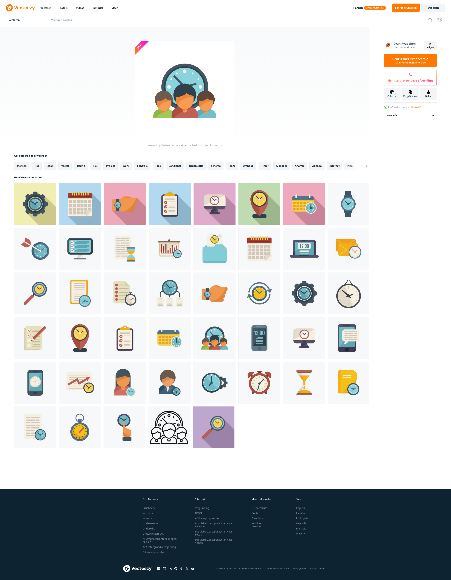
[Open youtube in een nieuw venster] (192, 568)
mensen (22, 166)
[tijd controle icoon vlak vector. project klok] (259, 293)
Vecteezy (148, 513)
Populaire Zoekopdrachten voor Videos (213, 541)
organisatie (196, 166)
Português (302, 518)
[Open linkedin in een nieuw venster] (170, 568)
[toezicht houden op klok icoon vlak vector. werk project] (215, 204)
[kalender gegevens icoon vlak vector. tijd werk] (80, 204)
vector (65, 166)
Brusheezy (149, 508)
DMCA (198, 513)
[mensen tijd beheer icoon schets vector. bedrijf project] (169, 427)
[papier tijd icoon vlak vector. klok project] (35, 427)
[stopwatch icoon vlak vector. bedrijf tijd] (80, 427)
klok (95, 166)
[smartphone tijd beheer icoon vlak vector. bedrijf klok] (348, 338)
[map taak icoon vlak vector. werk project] (348, 383)
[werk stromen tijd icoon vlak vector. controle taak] (80, 383)
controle (142, 166)
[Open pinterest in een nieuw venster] (175, 568)
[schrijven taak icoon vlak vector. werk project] (35, 338)
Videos (80, 8)
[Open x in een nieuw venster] (187, 568)
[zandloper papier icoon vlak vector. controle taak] (125, 249)
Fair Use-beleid (317, 568)
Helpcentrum (259, 508)
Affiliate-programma (207, 518)
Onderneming (151, 523)
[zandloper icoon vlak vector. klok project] (304, 383)
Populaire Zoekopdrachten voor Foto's (213, 533)
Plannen (358, 7)
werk (126, 166)
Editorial (98, 8)
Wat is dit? (416, 107)
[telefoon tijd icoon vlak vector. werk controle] (259, 338)
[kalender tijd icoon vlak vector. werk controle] (304, 204)
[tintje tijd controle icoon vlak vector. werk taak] (124, 427)
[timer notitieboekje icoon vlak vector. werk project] (80, 293)
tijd (36, 166)
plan (350, 166)
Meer (114, 8)
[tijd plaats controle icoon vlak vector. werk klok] (259, 204)
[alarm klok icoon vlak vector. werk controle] (259, 383)
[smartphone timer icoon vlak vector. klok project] (35, 383)
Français (301, 528)
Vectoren (45, 8)
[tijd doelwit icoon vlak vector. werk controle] (35, 249)
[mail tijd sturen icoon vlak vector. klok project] (348, 249)
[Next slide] (363, 166)
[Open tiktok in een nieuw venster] (181, 568)
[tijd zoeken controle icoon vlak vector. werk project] (35, 293)
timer (264, 166)
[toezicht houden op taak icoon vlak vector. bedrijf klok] (80, 249)
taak (158, 166)
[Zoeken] (430, 20)
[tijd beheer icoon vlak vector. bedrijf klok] (170, 293)
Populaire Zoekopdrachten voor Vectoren (213, 525)
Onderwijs (149, 528)
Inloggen (433, 7)
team (231, 166)
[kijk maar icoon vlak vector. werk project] (348, 204)
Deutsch (301, 523)
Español (301, 513)
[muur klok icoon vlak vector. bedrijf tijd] (348, 293)
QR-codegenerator (154, 552)
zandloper (175, 166)
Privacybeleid (300, 568)
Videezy (147, 518)
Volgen (430, 47)
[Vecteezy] (20, 7)
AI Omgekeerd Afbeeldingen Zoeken (160, 540)
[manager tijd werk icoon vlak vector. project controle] (170, 383)
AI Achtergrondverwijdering (159, 547)
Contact (256, 513)
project (110, 166)
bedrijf (81, 166)
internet (334, 166)
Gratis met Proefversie (410, 60)
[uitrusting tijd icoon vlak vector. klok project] (35, 204)
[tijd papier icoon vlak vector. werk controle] (125, 293)
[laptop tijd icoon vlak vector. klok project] (304, 249)
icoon (50, 166)
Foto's (64, 8)
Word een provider (257, 525)
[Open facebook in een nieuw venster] (158, 568)
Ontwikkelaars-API (153, 533)
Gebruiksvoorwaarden (278, 568)
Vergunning (202, 508)
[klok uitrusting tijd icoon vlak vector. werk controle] (215, 383)
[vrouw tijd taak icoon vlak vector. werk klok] (125, 383)
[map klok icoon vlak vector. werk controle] (215, 249)
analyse (299, 166)
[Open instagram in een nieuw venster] (164, 568)
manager (281, 166)
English (300, 508)
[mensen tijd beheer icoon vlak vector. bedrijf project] (215, 338)
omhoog (248, 166)
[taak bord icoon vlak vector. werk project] (170, 204)
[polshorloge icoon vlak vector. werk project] (125, 204)
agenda (317, 166)
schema (216, 166)
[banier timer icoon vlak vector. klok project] (170, 249)
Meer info (392, 115)
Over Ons (257, 518)
